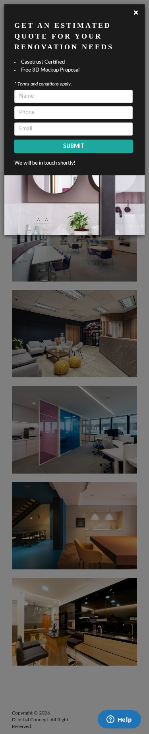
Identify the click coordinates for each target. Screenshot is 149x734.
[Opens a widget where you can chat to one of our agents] (119, 720)
